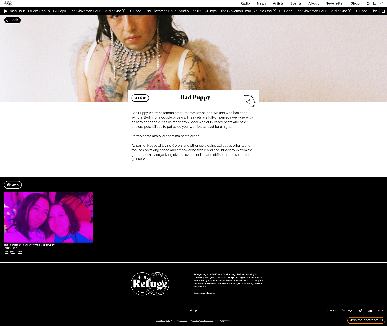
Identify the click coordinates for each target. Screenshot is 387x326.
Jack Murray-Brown (206, 321)
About (313, 3)
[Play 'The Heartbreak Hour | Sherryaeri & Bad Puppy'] (48, 217)
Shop (355, 3)
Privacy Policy (165, 321)
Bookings (347, 310)
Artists (278, 3)
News (261, 3)
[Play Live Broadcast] (5, 11)
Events (296, 3)
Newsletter (334, 3)
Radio (245, 3)
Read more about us (205, 293)
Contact (331, 310)
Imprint (158, 321)
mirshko (196, 321)
